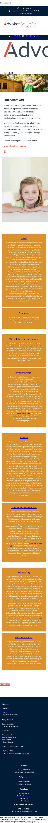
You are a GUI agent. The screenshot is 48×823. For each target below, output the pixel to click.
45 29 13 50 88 (7, 710)
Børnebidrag (24, 572)
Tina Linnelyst (5, 3)
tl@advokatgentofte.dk (10, 714)
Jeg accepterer (31, 822)
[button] (26, 34)
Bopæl (24, 238)
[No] (38, 822)
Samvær (24, 437)
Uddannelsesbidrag (24, 637)
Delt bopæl (24, 313)
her (40, 618)
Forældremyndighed (24, 372)
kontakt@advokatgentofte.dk (24, 772)
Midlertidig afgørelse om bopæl (24, 339)
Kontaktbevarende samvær (24, 507)
